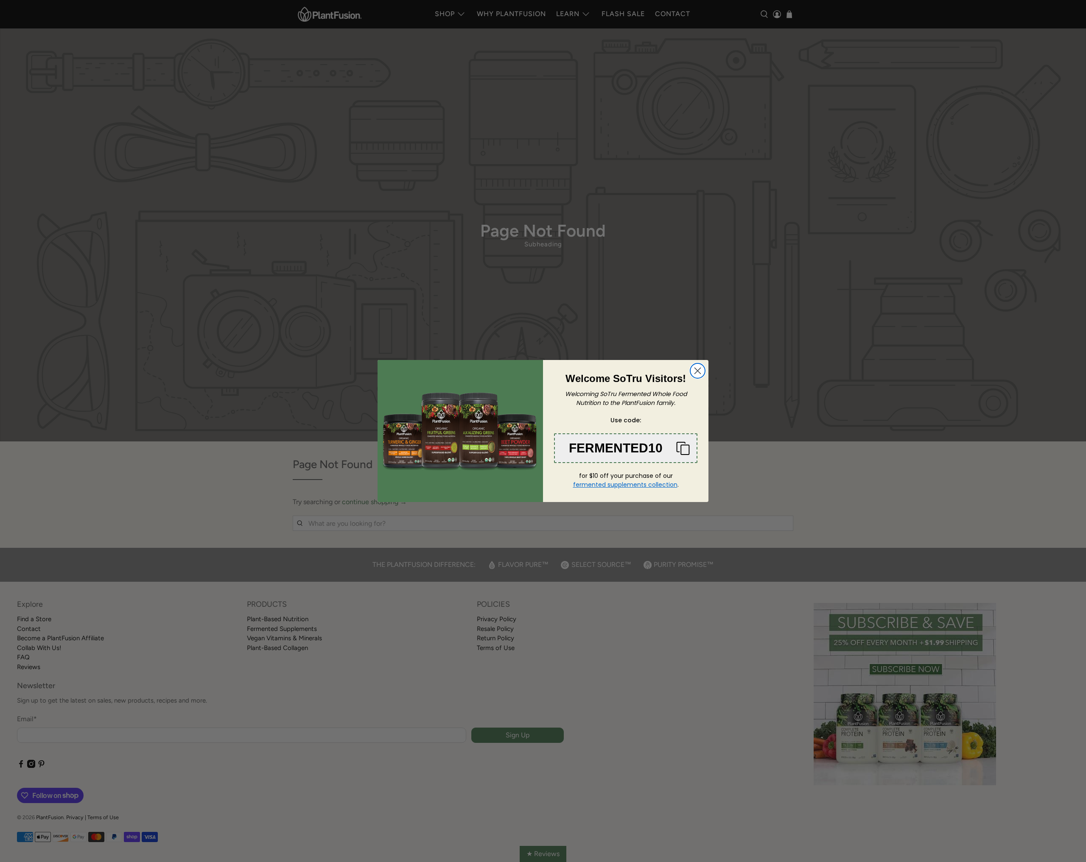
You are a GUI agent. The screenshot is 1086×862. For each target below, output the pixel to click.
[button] (625, 448)
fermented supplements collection (625, 484)
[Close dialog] (697, 370)
